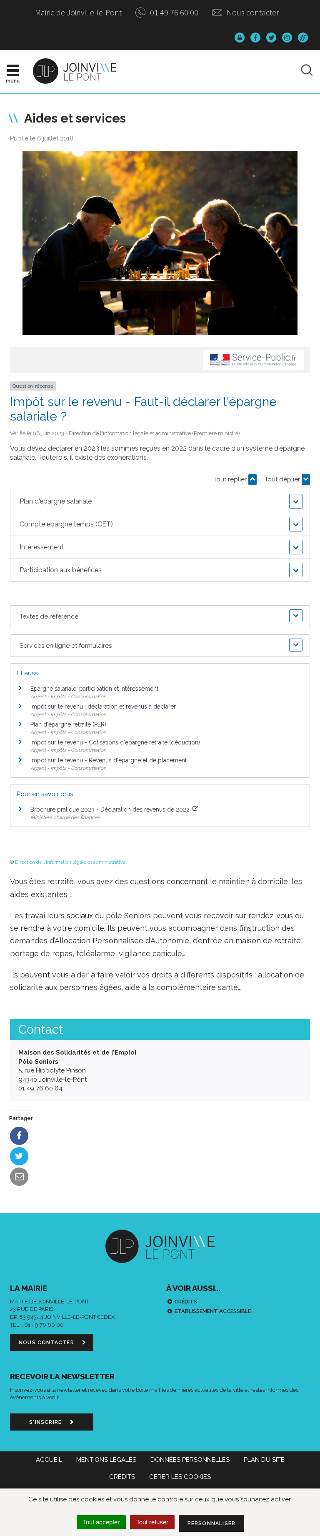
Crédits (186, 1301)
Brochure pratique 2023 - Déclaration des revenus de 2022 (110, 809)
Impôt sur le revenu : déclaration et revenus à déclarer (103, 706)
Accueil (49, 1459)
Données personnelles (190, 1459)
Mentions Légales (106, 1459)
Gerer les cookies (180, 1477)
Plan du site (264, 1459)
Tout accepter (101, 1522)
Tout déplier (283, 479)
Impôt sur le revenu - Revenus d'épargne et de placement (108, 760)
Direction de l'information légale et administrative (70, 862)
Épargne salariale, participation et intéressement (94, 688)
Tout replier (230, 479)
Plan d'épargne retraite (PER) (68, 724)
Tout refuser (152, 1522)
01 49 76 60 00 (173, 12)
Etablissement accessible (213, 1311)
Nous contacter (252, 12)
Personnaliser (212, 1523)
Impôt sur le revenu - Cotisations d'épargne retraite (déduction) (115, 742)
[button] (160, 501)
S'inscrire (46, 1422)
